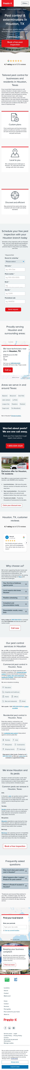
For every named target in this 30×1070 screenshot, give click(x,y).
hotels (9, 675)
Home (3, 9)
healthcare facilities (7, 677)
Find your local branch (14, 9)
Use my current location (12, 930)
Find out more (9, 965)
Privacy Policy (18, 1035)
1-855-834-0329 (15, 37)
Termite (4, 809)
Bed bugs (4, 833)
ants (9, 796)
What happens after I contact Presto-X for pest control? (13, 878)
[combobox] (15, 927)
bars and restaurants (18, 675)
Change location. (16, 416)
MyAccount (7, 996)
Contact (6, 993)
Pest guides (7, 1009)
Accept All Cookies (15, 1066)
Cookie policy (14, 1058)
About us (6, 1014)
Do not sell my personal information (11, 1040)
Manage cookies (9, 1043)
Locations (7, 988)
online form (22, 756)
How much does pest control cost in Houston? (13, 871)
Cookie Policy (8, 1035)
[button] (15, 51)
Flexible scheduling (10, 598)
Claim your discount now (12, 505)
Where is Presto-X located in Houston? (13, 886)
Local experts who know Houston (12, 591)
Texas (24, 9)
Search (6, 990)
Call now (15, 628)
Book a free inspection (15, 846)
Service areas (8, 1033)
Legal (15, 1033)
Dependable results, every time (12, 611)
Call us (8, 370)
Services (6, 1006)
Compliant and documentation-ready (11, 604)
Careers (6, 1037)
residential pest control (11, 733)
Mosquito (4, 821)
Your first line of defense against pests (12, 584)
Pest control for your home (12, 1012)
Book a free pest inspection (15, 43)
